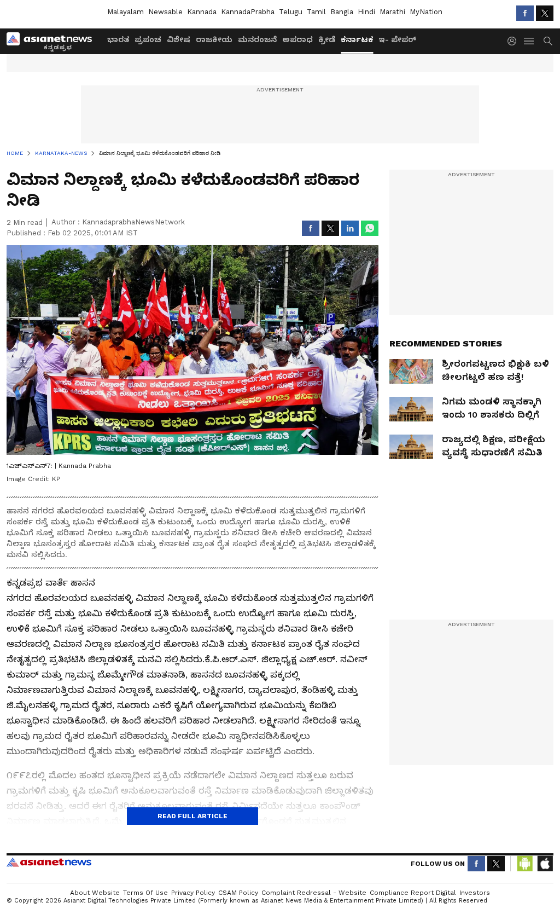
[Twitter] (544, 13)
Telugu (290, 12)
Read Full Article (193, 816)
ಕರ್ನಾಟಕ (357, 39)
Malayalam (125, 12)
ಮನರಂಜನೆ (257, 39)
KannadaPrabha (248, 12)
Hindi (366, 12)
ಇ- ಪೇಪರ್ (397, 39)
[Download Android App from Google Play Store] (525, 863)
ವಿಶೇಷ (178, 39)
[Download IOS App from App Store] (544, 863)
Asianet (49, 862)
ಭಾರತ (118, 39)
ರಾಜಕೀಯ (214, 39)
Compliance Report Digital (413, 893)
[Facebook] (525, 13)
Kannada (202, 12)
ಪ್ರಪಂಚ (148, 39)
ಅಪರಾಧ (297, 39)
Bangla (341, 12)
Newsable (165, 12)
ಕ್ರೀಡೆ (326, 39)
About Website (95, 893)
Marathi (392, 12)
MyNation (426, 12)
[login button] (515, 41)
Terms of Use (145, 893)
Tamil (316, 12)
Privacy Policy (193, 893)
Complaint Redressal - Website (313, 893)
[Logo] (53, 41)
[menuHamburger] (529, 41)
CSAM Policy (238, 893)
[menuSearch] (548, 41)
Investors (474, 893)
